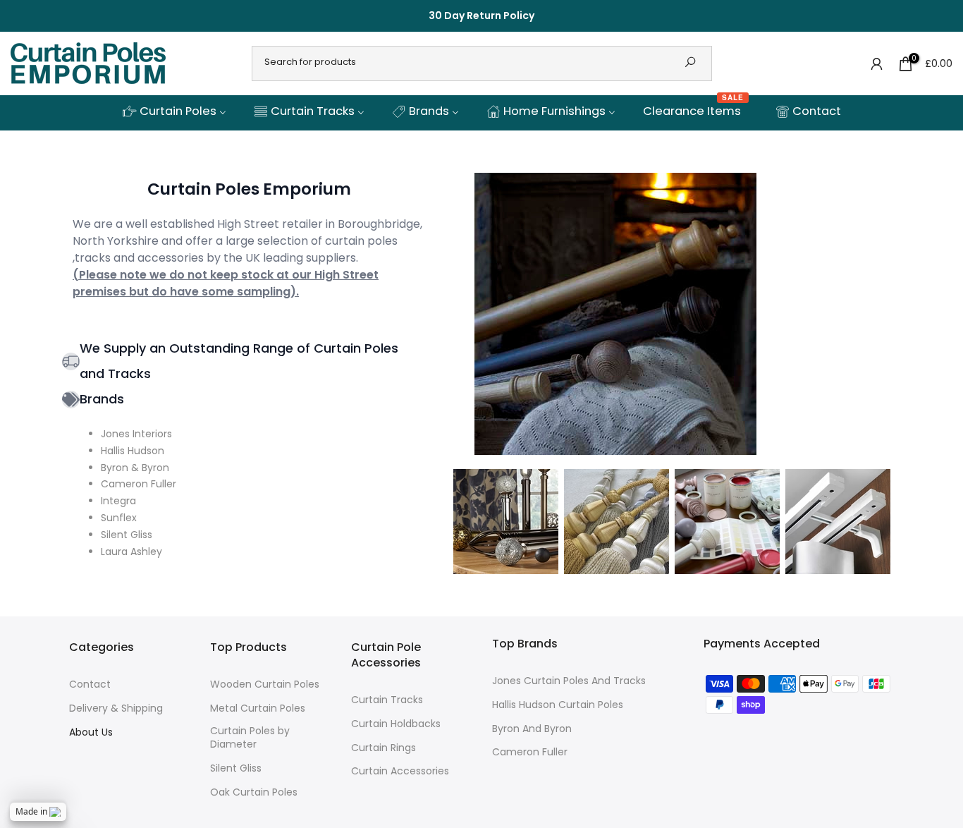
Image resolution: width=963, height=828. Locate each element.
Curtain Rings (383, 748)
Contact (90, 684)
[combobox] (462, 62)
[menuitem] (174, 112)
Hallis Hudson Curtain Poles (557, 705)
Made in (31, 811)
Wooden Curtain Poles (264, 684)
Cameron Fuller (530, 752)
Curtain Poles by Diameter (250, 738)
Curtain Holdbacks (396, 724)
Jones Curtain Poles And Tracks (569, 681)
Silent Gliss (236, 768)
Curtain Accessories (400, 771)
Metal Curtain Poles (257, 708)
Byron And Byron (532, 729)
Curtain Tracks (387, 700)
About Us (91, 732)
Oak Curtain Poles (254, 792)
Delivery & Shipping (116, 708)
